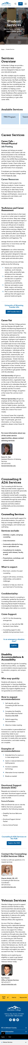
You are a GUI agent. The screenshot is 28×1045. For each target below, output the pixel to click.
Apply (3, 1037)
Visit (10, 1037)
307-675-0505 (9, 1015)
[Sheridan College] (6, 4)
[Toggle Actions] (3, 1033)
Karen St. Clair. (11, 176)
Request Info (23, 997)
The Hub (20, 3)
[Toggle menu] (26, 4)
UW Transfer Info (13, 312)
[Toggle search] (15, 4)
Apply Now (4, 997)
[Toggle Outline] (26, 1042)
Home (2, 49)
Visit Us (14, 997)
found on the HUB (12, 715)
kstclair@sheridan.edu (8, 466)
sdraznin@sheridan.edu (8, 984)
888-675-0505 (18, 1015)
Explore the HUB (14, 843)
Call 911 (14, 645)
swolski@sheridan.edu (8, 887)
